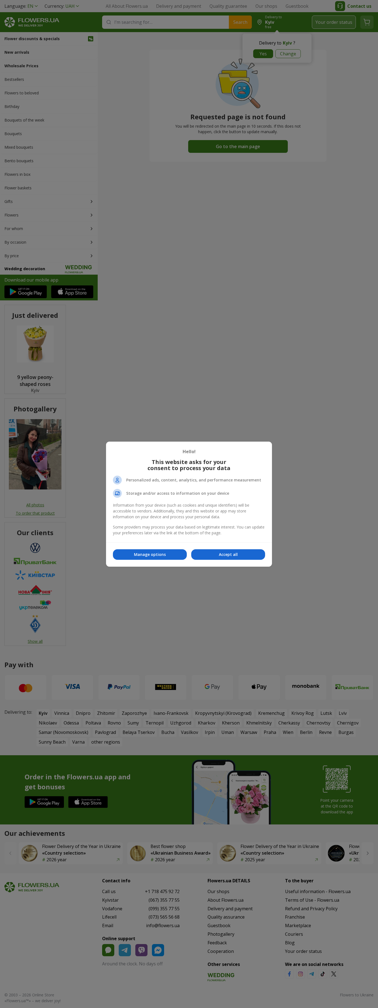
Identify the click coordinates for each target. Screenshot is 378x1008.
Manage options (150, 554)
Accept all (228, 554)
